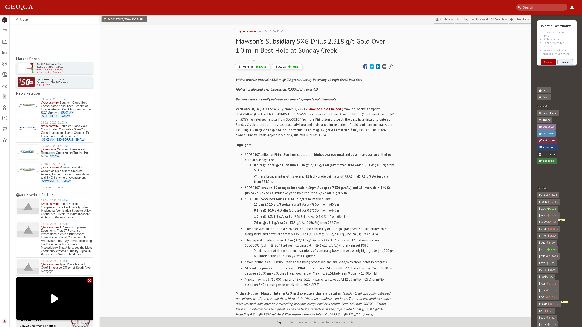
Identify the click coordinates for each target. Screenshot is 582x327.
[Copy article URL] (391, 66)
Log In (565, 62)
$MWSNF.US (252, 66)
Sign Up (548, 62)
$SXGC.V (287, 66)
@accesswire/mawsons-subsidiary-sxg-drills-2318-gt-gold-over (125, 19)
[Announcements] (572, 7)
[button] (4, 20)
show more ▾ (54, 187)
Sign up (281, 322)
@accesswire (248, 31)
